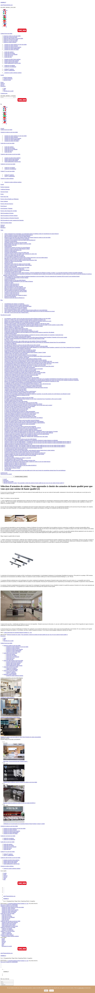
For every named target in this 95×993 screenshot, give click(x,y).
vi (6, 21)
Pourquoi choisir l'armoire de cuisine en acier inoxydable (16, 267)
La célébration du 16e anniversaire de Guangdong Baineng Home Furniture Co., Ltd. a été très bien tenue (27, 383)
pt (6, 17)
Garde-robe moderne (8, 52)
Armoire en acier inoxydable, (10, 266)
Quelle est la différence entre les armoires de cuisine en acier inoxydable (20, 455)
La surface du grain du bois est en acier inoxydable (15, 291)
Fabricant (3, 83)
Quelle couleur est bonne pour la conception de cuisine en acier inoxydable (20, 402)
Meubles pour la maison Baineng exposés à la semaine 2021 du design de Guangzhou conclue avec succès (27, 321)
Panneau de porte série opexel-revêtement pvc (14, 297)
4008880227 (3, 2)
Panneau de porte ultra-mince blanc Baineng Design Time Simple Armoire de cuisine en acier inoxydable (27, 237)
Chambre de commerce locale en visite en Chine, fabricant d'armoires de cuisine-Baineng (23, 421)
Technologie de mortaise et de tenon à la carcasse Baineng (17, 247)
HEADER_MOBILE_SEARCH (20, 476)
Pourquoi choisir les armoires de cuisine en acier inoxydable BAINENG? (20, 465)
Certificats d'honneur (7, 78)
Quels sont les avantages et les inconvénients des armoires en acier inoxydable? (21, 377)
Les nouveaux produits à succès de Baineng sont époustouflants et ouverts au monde (22, 382)
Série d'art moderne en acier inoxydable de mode (15, 287)
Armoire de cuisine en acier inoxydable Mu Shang (15, 390)
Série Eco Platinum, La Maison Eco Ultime (13, 327)
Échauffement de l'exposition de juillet (12, 271)
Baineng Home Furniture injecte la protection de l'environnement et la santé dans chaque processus (26, 387)
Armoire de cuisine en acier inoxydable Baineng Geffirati (17, 248)
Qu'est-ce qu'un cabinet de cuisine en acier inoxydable (16, 408)
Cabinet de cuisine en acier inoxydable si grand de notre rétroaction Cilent (20, 260)
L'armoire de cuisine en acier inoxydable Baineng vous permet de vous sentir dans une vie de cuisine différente (28, 432)
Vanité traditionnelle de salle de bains (12, 63)
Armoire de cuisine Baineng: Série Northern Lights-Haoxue (17, 348)
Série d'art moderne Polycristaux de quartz (13, 286)
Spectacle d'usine (7, 80)
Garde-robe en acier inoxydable (10, 37)
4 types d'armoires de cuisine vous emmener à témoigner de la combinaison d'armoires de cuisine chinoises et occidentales (31, 440)
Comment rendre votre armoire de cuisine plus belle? (16, 353)
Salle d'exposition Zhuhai (6, 222)
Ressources (3, 86)
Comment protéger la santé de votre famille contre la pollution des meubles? (21, 435)
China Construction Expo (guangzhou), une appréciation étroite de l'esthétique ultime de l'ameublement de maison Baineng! (31, 233)
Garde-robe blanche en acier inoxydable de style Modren (16, 270)
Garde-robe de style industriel (10, 54)
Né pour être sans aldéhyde (10, 343)
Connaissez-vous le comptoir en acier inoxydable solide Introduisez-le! (19, 240)
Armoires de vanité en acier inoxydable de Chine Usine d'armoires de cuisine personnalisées (21, 737)
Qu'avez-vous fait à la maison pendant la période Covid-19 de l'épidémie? (20, 354)
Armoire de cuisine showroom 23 (11, 284)
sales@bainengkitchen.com (7, 5)
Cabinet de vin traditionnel (9, 66)
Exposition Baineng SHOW (10, 333)
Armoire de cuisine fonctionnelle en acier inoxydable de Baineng (18, 281)
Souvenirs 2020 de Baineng (10, 396)
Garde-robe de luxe (8, 55)
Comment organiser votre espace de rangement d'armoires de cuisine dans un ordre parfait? (24, 454)
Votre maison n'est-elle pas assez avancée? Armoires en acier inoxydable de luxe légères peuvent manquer (27, 356)
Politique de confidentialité (12, 904)
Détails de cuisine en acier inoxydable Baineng (14, 289)
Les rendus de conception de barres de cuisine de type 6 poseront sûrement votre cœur (23, 447)
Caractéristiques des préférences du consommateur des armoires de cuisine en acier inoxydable (25, 365)
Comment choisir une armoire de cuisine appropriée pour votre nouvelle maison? (22, 451)
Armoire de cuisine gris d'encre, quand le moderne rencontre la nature (19, 392)
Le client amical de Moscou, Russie (12, 467)
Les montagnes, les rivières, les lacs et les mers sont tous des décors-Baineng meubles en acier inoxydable (27, 318)
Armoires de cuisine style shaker (11, 49)
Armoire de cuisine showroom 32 (11, 292)
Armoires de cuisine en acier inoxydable (13, 261)
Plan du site (3, 904)
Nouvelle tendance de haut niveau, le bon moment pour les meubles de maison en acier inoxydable (26, 346)
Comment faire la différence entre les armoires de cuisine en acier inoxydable (21, 375)
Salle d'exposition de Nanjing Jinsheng (9, 215)
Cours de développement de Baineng (12, 437)
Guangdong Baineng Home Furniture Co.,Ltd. (18, 903)
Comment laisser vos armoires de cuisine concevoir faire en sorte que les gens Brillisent (23, 417)
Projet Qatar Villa (4, 196)
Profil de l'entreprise (7, 77)
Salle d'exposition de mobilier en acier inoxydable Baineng (17, 236)
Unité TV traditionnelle (9, 70)
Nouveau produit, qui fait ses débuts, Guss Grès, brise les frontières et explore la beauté (23, 326)
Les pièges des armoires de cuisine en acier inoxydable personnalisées (19, 367)
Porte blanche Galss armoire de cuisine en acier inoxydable (17, 263)
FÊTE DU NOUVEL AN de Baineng (12, 466)
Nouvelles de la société (8, 91)
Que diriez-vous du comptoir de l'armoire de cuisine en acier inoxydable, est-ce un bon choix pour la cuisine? (28, 405)
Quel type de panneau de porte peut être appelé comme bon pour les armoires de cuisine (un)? (24, 452)
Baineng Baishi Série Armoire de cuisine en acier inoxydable (17, 243)
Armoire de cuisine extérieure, (10, 42)
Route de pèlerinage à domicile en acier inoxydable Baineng (17, 336)
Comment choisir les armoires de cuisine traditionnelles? (16, 305)
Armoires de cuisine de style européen (12, 47)
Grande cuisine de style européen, (11, 419)
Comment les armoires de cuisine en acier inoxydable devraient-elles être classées (22, 371)
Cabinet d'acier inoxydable (6, 33)
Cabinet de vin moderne (9, 65)
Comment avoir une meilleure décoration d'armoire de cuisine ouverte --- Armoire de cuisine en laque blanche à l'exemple (31, 431)
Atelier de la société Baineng (10, 241)
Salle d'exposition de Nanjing (7, 213)
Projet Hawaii (4, 206)
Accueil (2, 128)
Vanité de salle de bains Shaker (10, 61)
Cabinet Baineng (8, 246)
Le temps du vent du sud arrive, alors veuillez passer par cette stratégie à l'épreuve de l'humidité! (25, 341)
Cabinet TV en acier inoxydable (10, 40)
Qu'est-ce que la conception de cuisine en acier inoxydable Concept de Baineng (21, 420)
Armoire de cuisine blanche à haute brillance (10, 717)
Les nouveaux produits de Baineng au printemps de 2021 (16, 395)
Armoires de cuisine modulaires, (8, 697)
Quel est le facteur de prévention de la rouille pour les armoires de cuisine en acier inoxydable (24, 372)
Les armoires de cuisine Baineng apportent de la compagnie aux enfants (20, 349)
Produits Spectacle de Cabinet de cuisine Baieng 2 (15, 462)
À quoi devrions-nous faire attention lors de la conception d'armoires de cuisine (21, 412)
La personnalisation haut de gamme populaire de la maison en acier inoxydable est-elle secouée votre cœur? (28, 363)
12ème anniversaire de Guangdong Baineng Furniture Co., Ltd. (18, 444)
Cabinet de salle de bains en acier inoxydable (13, 38)
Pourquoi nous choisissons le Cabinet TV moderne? (15, 308)
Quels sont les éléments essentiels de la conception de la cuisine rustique (20, 413)
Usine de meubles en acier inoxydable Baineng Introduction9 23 (18, 235)
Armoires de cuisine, (8, 282)
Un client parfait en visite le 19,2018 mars (13, 459)
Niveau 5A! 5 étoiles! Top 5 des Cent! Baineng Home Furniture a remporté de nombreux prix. (25, 319)
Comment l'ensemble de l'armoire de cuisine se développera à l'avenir (19, 415)
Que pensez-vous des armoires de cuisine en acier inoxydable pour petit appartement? (23, 430)
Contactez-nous (4, 93)
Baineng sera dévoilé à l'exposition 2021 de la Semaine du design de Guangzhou (22, 322)
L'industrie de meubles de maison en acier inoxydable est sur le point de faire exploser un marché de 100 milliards (29, 332)
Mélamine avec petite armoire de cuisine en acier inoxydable (17, 258)
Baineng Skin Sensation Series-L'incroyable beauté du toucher (18, 329)
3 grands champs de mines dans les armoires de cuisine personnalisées (19, 424)
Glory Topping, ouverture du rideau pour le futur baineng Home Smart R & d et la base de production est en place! (29, 311)
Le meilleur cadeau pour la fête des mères (13, 400)
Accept (51, 990)
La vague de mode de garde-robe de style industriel (15, 307)
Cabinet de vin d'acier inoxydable (10, 39)
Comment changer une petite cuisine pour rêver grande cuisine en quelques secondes (23, 358)
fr (6, 12)
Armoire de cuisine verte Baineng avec (12, 250)
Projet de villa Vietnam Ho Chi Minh (9, 210)
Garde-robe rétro (7, 57)
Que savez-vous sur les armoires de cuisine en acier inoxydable (18, 376)
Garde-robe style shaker (9, 53)
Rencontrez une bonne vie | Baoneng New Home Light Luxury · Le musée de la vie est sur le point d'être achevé (29, 366)
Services (2, 84)
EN (6, 10)
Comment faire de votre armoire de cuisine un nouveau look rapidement (20, 426)
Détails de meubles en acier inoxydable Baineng (15, 280)
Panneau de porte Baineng (10, 296)
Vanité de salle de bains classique (11, 60)
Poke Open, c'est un (8, 339)
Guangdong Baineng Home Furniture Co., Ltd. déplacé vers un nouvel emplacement (23, 385)
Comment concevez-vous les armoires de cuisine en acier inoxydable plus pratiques (22, 427)
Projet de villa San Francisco (7, 203)
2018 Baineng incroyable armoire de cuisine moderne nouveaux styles (19, 460)
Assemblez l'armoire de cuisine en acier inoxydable (15, 242)
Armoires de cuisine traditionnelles (11, 48)
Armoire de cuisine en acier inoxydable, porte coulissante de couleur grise (20, 253)
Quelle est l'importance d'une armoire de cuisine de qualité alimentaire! (19, 351)
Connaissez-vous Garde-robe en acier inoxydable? (15, 388)
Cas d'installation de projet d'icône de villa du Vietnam (16, 277)
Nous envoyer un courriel (6, 474)
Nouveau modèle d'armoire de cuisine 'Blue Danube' (16, 401)
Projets (2, 82)
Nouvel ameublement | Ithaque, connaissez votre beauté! (16, 357)
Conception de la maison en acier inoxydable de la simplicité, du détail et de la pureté (23, 386)
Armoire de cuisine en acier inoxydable (12, 35)
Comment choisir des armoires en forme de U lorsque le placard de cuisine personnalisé (23, 368)
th (6, 23)
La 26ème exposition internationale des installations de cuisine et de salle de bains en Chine (24, 338)
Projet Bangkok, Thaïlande (6, 208)
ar (6, 19)
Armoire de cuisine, (8, 262)
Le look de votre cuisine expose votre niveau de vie (15, 410)
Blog (4, 89)
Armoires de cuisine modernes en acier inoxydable (15, 44)
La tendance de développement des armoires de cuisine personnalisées (19, 411)
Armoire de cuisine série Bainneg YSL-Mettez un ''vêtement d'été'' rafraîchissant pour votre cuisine (26, 436)
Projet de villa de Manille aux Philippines (10, 199)
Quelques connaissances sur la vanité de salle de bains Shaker (17, 306)
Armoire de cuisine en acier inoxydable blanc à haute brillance (18, 265)
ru (6, 15)
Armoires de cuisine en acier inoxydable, (13, 425)
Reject (46, 990)
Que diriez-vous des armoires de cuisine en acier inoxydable (17, 407)
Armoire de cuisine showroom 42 (11, 294)
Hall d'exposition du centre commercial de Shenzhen (12, 220)
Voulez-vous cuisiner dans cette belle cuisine (14, 255)
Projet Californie (4, 201)
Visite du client (7, 469)
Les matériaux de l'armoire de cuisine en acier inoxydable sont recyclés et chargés (22, 344)
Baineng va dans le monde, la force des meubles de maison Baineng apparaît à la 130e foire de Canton (26, 323)
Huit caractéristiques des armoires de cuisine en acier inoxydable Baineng (20, 439)
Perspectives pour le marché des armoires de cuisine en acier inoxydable (20, 370)
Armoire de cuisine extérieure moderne (12, 72)
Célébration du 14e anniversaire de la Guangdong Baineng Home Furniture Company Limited (25, 352)
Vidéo (4, 88)
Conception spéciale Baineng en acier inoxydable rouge (16, 252)
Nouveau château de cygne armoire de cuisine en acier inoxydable (18, 397)
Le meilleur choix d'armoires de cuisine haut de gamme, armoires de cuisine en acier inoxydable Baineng (27, 461)
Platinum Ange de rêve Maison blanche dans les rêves (16, 328)
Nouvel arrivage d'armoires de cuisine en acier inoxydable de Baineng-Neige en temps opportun (25, 360)
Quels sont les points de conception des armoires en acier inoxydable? (19, 406)
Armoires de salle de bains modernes (12, 59)
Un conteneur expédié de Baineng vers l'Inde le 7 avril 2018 (17, 457)
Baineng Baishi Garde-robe (10, 245)
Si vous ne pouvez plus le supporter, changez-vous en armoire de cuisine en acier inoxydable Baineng (26, 434)
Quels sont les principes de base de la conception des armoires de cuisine (20, 416)
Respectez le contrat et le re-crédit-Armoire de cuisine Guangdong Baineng (20, 429)
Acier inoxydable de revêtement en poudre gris (14, 256)
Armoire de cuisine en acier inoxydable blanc (14, 268)
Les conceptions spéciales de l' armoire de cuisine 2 (15, 295)
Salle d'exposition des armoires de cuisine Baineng (15, 290)
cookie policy (81, 987)
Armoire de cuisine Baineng (10, 251)
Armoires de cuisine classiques (10, 45)
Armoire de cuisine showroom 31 (11, 285)
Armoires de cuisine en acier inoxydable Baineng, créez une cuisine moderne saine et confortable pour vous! (28, 361)
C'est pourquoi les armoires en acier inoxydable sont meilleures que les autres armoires (23, 403)
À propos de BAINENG (9, 278)
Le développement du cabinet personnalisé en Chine (15, 449)
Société (2, 75)
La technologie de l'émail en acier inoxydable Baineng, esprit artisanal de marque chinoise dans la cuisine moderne (29, 450)
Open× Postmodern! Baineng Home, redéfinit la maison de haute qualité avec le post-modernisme (25, 310)
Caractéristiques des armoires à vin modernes (14, 303)
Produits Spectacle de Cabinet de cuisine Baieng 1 (15, 464)
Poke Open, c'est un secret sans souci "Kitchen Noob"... (16, 312)
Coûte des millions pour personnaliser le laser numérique (16, 238)
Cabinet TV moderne (8, 69)
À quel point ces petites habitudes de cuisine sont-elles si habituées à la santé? (21, 331)
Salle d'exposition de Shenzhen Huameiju (10, 218)
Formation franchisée (9, 456)
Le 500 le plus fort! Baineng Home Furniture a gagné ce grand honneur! (20, 391)
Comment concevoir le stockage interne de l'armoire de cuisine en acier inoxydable (22, 373)
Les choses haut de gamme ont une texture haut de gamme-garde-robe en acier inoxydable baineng (26, 257)
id (6, 26)
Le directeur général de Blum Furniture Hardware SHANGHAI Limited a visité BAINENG (24, 422)
